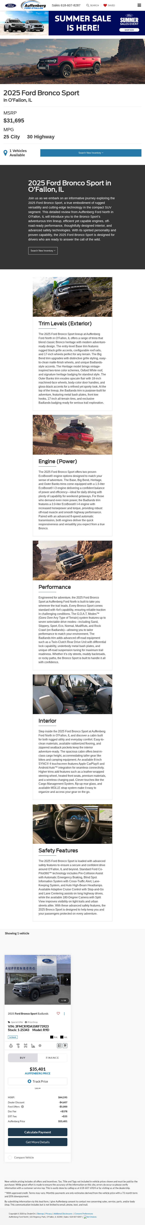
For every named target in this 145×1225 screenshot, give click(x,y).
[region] (38, 1109)
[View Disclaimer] (40, 1045)
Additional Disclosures (63, 1214)
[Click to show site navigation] (139, 5)
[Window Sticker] (65, 1045)
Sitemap (40, 1214)
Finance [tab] (52, 1057)
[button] (67, 980)
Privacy (48, 1214)
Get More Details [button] (38, 1142)
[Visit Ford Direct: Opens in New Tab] (90, 1217)
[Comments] (59, 1045)
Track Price (40, 1081)
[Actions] (64, 1014)
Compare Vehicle (24, 1157)
